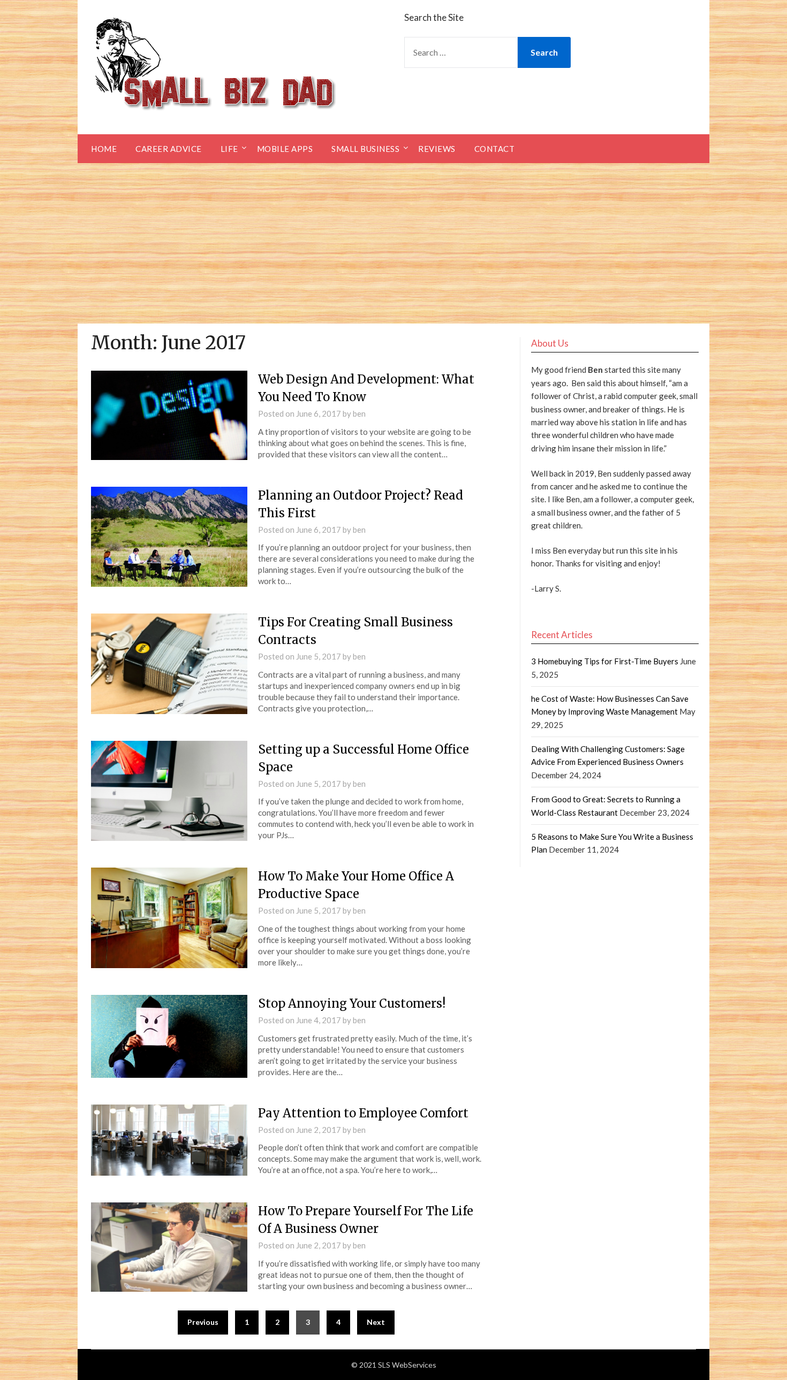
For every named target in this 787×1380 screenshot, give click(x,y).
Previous (202, 1322)
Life (229, 149)
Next (376, 1322)
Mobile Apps (285, 149)
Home (104, 149)
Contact (494, 149)
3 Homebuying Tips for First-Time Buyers (604, 661)
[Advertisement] (393, 243)
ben (359, 413)
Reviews (437, 149)
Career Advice (168, 149)
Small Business (365, 149)
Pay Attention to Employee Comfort (363, 1113)
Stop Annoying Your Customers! (351, 1003)
